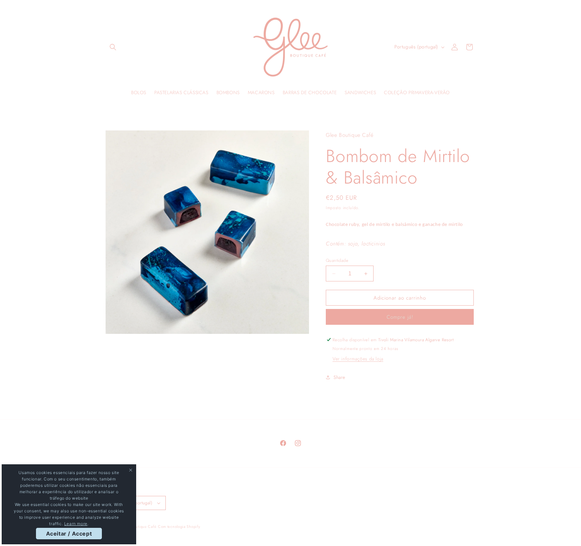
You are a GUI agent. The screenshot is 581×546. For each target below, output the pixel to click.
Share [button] (339, 377)
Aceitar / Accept (69, 533)
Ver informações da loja (358, 358)
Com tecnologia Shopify (179, 526)
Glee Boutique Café (139, 526)
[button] (113, 47)
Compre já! (400, 317)
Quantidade (337, 260)
